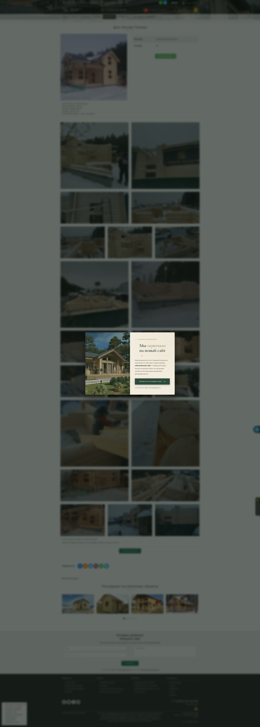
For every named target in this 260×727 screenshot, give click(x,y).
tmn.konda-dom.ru (155, 388)
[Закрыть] (171, 336)
